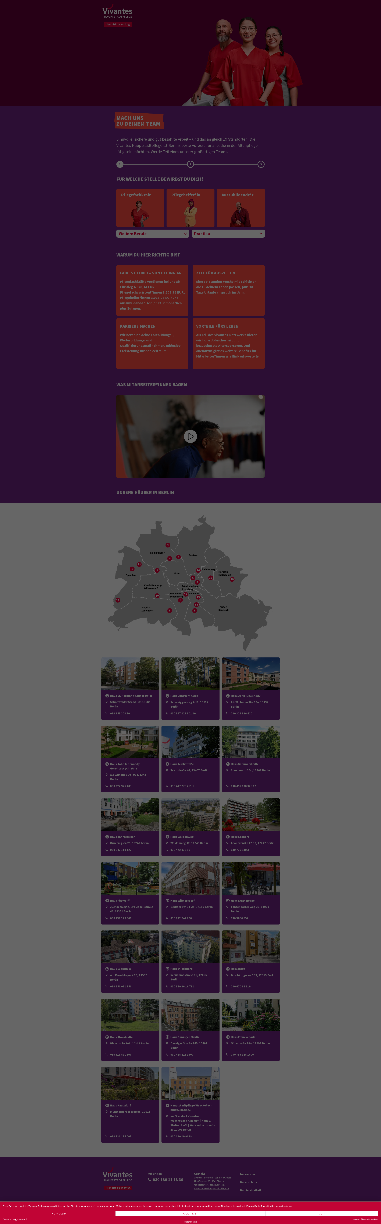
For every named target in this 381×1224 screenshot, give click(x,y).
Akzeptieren (190, 1213)
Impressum (357, 1219)
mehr (322, 1213)
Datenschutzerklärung (370, 1219)
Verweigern (59, 1213)
